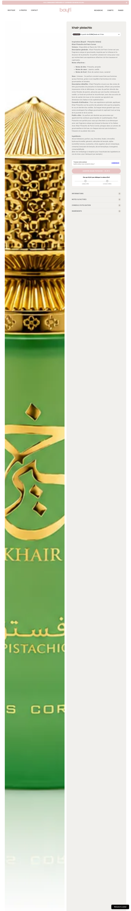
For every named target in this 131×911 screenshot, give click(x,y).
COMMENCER (115, 163)
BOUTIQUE (11, 10)
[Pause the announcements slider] (127, 3)
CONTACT (34, 10)
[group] (64, 3)
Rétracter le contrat (120, 907)
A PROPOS (23, 10)
